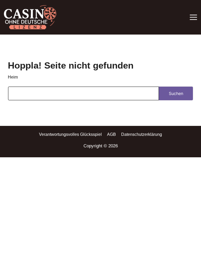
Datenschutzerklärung (141, 134)
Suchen (176, 93)
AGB (111, 134)
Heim (13, 77)
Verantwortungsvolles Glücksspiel (70, 134)
